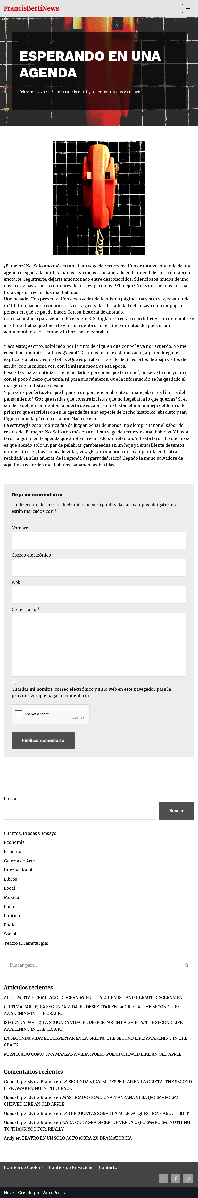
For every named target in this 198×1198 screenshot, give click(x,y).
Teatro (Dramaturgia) (26, 943)
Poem (9, 906)
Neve (9, 1192)
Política (12, 915)
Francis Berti (75, 92)
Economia (14, 842)
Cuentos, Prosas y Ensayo (116, 92)
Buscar (11, 798)
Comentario (26, 609)
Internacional (18, 869)
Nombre (20, 528)
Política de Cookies (24, 1167)
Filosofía (13, 851)
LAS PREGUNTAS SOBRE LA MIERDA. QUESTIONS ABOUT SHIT (125, 1113)
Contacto (108, 1167)
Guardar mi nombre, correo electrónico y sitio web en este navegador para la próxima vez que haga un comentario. (91, 692)
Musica (11, 897)
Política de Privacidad (71, 1167)
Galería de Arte (19, 860)
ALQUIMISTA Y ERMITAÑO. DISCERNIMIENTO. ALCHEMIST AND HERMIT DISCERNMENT (94, 997)
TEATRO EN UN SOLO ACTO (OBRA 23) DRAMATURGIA (77, 1138)
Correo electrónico (31, 555)
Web (16, 582)
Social (10, 933)
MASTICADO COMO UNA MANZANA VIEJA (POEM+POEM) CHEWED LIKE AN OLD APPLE (93, 1054)
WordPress (53, 1192)
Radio (10, 924)
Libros (10, 879)
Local (9, 888)
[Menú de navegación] (188, 8)
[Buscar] (186, 965)
